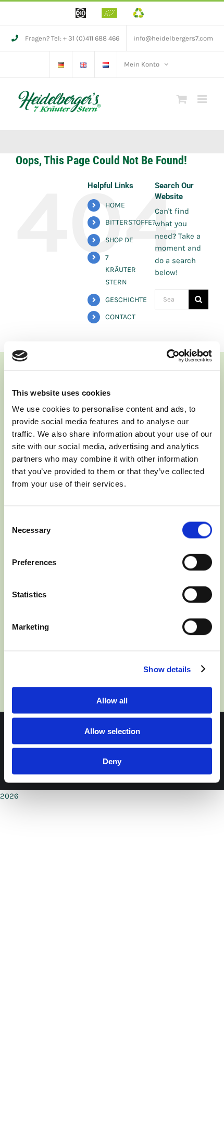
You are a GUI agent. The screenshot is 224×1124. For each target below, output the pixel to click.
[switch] (197, 562)
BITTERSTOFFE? (130, 222)
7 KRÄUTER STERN (120, 270)
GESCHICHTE (126, 299)
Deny (112, 761)
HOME (115, 205)
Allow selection (112, 730)
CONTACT (120, 316)
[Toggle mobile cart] (182, 99)
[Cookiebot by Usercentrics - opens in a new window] (166, 356)
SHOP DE (119, 240)
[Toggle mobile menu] (202, 99)
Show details (167, 668)
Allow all (112, 700)
